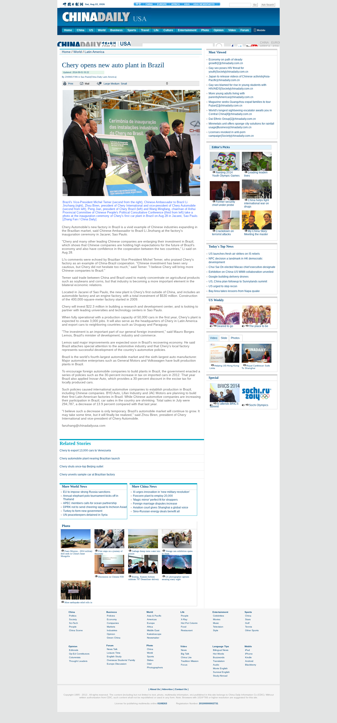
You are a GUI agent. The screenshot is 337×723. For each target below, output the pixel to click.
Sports (131, 30)
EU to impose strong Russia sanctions (86, 492)
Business (116, 30)
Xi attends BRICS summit (224, 405)
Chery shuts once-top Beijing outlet (81, 466)
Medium (115, 83)
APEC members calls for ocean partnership (90, 503)
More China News (144, 486)
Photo (205, 30)
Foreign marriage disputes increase (155, 503)
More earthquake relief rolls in (78, 602)
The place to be (258, 326)
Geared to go (225, 326)
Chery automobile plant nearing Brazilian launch (90, 458)
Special (213, 377)
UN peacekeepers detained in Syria (85, 514)
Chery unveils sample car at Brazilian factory (87, 474)
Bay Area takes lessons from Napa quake (234, 291)
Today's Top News (221, 246)
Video (232, 30)
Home (68, 30)
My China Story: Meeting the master (256, 232)
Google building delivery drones (229, 276)
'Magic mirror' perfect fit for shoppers (155, 499)
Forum (244, 30)
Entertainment (187, 30)
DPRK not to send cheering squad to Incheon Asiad (95, 507)
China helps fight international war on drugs (256, 203)
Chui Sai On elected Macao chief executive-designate (242, 267)
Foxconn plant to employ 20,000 (153, 495)
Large (107, 83)
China (80, 30)
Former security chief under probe (223, 203)
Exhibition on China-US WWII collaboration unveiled (241, 271)
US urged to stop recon (223, 286)
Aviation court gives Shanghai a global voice (160, 507)
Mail (87, 83)
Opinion (219, 30)
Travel (145, 30)
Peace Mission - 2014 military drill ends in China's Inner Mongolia (76, 553)
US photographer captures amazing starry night (175, 578)
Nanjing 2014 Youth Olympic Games (226, 174)
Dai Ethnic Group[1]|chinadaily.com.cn (232, 118)
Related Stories (75, 443)
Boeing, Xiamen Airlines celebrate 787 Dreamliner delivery (143, 578)
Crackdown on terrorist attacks (223, 232)
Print (70, 83)
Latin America (94, 52)
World (101, 30)
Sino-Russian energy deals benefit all (156, 511)
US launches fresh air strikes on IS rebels (234, 253)
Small (124, 83)
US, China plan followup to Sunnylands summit (238, 281)
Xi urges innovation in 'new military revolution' (161, 492)
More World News (74, 486)
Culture (168, 30)
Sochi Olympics (258, 405)
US (91, 30)
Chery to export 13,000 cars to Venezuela (85, 450)
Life (156, 30)
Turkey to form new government (82, 511)
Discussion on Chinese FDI (111, 577)
